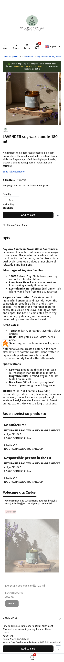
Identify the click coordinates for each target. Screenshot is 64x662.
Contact (7, 632)
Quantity (7, 194)
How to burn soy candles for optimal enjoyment (28, 626)
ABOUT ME (8, 635)
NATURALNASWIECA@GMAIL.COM (23, 448)
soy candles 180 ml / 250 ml (49, 57)
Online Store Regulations (16, 639)
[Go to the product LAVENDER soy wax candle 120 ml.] (32, 546)
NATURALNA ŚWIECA (10, 57)
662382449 (10, 444)
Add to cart (28, 215)
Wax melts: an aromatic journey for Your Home (27, 629)
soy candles (27, 57)
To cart (12, 603)
